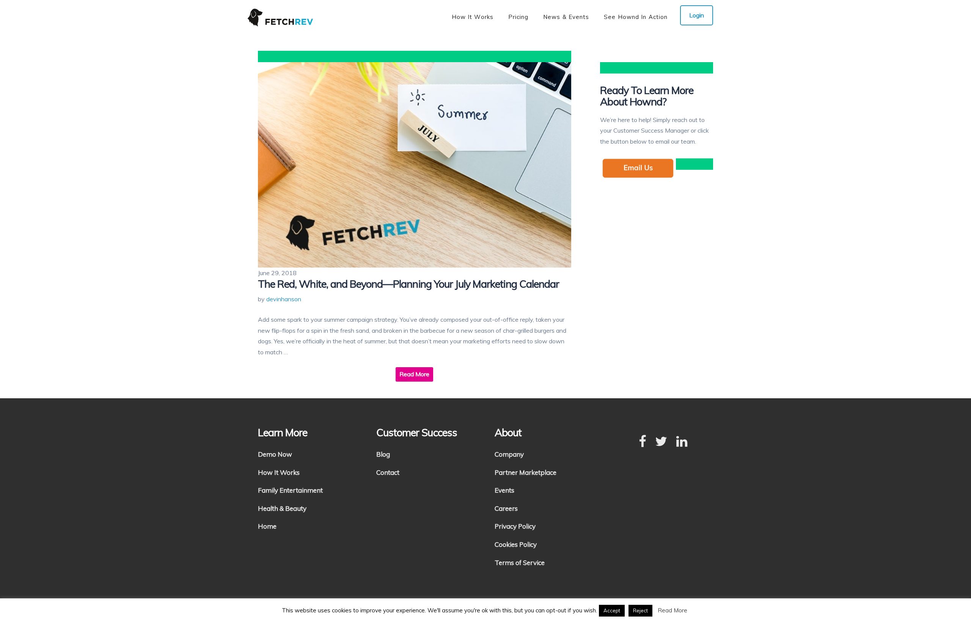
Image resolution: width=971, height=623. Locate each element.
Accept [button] (611, 610)
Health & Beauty (282, 508)
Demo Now (275, 454)
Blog (383, 454)
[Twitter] (661, 442)
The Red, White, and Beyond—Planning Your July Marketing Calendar (408, 283)
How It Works (279, 472)
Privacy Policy (515, 526)
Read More (414, 374)
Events (504, 490)
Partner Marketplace (525, 472)
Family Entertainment (290, 490)
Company (509, 454)
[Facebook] (642, 442)
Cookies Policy (516, 544)
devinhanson (283, 299)
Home (267, 526)
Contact (387, 472)
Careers (506, 508)
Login (696, 15)
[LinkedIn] (681, 442)
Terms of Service (520, 563)
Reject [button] (640, 610)
